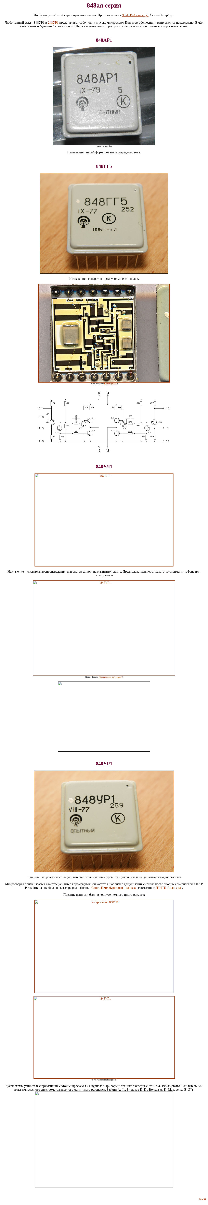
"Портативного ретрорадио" (110, 677)
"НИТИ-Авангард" (135, 15)
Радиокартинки (110, 384)
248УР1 (53, 22)
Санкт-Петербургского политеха (113, 887)
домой (202, 1198)
